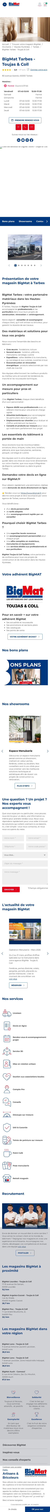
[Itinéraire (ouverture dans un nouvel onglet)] (18, 127)
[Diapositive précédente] (9, 265)
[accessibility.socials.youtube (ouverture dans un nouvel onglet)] (23, 140)
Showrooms (25, 221)
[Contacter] (32, 127)
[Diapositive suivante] (41, 265)
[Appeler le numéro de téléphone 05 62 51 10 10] (25, 127)
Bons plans (8, 221)
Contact (40, 221)
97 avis (22, 70)
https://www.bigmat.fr (31, 493)
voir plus (13, 979)
